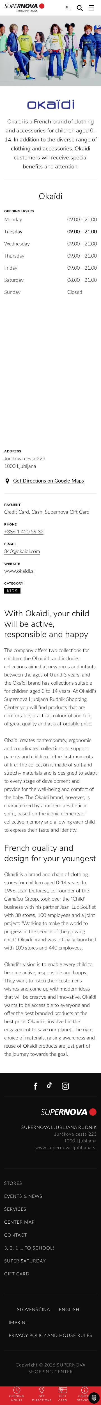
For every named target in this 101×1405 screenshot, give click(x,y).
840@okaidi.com (22, 551)
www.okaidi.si (19, 571)
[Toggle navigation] (91, 8)
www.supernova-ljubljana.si (66, 1147)
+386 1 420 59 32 (23, 532)
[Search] (80, 7)
